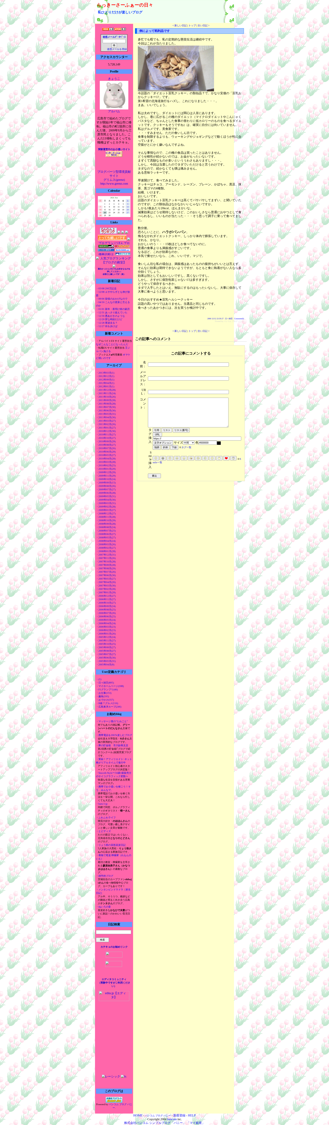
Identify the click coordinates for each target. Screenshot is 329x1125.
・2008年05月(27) (106, 537)
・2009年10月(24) (106, 479)
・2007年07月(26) (106, 571)
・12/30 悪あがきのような (110, 315)
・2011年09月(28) (106, 400)
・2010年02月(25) (106, 465)
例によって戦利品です (154, 30)
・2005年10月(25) (106, 644)
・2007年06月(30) (106, 575)
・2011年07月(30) (106, 407)
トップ (192, 25)
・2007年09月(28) (106, 565)
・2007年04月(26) (106, 582)
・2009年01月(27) (106, 510)
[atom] (120, 29)
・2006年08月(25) (106, 609)
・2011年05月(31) (106, 414)
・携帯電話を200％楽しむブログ (114, 735)
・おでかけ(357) (105, 699)
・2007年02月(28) (106, 589)
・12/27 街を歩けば (106, 326)
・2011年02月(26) (106, 424)
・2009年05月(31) (106, 496)
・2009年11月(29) (106, 475)
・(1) (98, 679)
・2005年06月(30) (106, 657)
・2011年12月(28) (106, 389)
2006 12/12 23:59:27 (215, 319)
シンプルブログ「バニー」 (167, 1122)
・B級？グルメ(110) (107, 703)
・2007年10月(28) (106, 561)
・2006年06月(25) (106, 616)
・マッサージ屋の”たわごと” (112, 721)
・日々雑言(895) (105, 682)
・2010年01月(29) (106, 468)
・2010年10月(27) (106, 438)
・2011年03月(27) (106, 420)
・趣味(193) (102, 696)
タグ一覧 (186, 447)
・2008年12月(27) (106, 513)
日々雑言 (229, 319)
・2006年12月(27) (106, 595)
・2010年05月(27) (106, 455)
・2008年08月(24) (106, 527)
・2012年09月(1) (105, 379)
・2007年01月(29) (106, 592)
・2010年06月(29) (106, 451)
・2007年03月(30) (106, 585)
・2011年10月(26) (106, 396)
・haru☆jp (102, 803)
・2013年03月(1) (105, 372)
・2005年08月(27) (106, 650)
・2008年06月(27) (106, 534)
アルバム (114, 111)
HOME (137, 1115)
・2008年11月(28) (106, 516)
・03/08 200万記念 (106, 288)
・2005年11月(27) (106, 640)
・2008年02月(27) (106, 547)
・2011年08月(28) (106, 403)
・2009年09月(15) (106, 482)
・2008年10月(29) (106, 520)
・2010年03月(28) (106, 462)
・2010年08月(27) (106, 444)
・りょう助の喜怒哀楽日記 (111, 845)
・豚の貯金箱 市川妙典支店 (112, 745)
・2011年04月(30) (106, 417)
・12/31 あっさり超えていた (111, 312)
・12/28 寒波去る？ (106, 322)
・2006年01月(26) (106, 633)
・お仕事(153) (103, 693)
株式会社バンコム (136, 1122)
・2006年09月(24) (106, 606)
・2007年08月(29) (106, 568)
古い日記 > (203, 25)
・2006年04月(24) (106, 623)
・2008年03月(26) (106, 544)
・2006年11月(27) (106, 599)
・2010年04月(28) (106, 458)
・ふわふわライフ (106, 817)
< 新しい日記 (179, 25)
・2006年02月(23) (106, 630)
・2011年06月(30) (106, 410)
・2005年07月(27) (106, 654)
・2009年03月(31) (106, 503)
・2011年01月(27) (106, 427)
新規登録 (179, 1115)
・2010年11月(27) (106, 434)
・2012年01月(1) (105, 386)
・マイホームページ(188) (110, 686)
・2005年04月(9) (105, 664)
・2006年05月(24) (106, 619)
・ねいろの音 (103, 906)
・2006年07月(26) (106, 613)
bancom (172, 1119)
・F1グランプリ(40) (107, 689)
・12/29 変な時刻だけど (109, 319)
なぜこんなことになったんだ (112, 344)
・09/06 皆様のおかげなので (111, 298)
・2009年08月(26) (106, 486)
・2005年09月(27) (106, 647)
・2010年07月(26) (106, 448)
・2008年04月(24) (106, 541)
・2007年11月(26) (106, 558)
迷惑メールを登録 (117, 49)
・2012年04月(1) (105, 383)
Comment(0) (239, 319)
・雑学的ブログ (104, 875)
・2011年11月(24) (106, 393)
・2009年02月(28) (106, 506)
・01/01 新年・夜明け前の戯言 (113, 309)
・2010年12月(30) (106, 431)
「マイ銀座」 (196, 1122)
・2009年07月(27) (106, 489)
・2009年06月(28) (106, 492)
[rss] (108, 29)
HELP (192, 1115)
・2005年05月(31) (106, 661)
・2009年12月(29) (106, 472)
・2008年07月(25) (106, 530)
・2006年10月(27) (106, 602)
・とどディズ (103, 831)
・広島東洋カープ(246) (108, 706)
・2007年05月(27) (106, 578)
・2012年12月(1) (105, 376)
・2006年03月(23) (106, 626)
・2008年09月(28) (106, 523)
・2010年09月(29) (106, 441)
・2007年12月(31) (106, 554)
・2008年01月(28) (106, 551)
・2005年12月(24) (106, 637)
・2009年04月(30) (106, 499)
